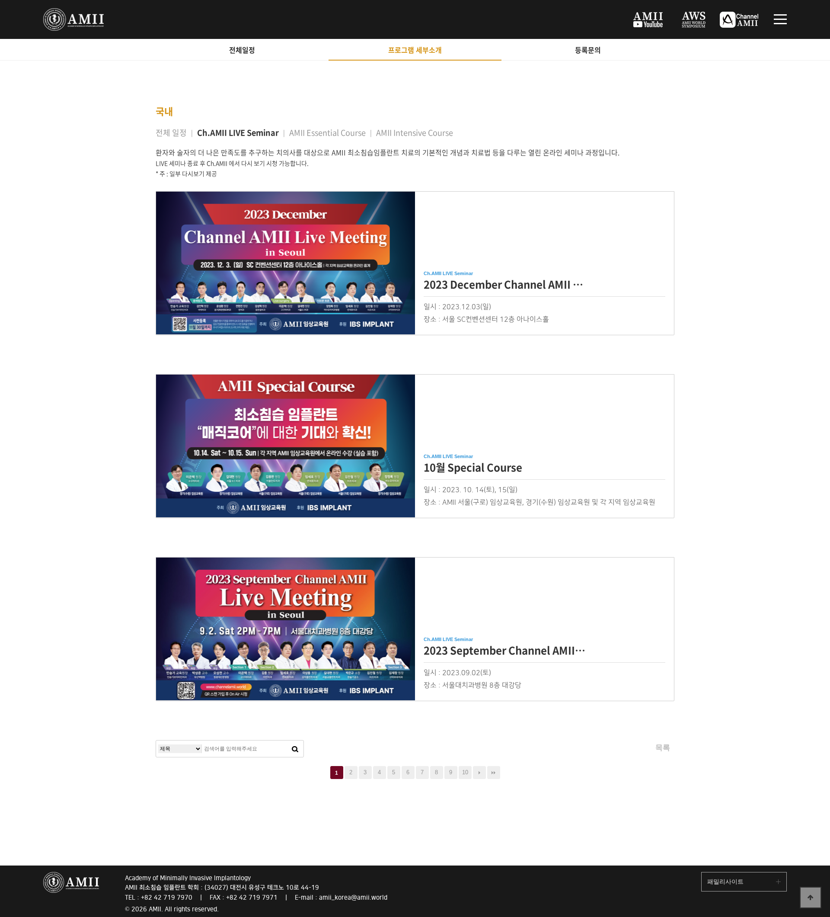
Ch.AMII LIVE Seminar (238, 132)
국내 (164, 111)
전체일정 (242, 50)
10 (465, 772)
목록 (662, 748)
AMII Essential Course (327, 132)
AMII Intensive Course (414, 132)
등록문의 (588, 50)
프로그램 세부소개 (415, 50)
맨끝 (493, 772)
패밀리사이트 (725, 881)
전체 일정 (171, 132)
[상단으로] (810, 897)
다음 (479, 772)
